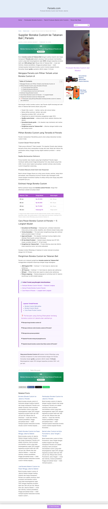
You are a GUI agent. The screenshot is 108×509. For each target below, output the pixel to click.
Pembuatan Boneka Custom (33, 20)
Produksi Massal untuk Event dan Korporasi (33, 91)
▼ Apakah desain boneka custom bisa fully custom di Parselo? (39, 344)
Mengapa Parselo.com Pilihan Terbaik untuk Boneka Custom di (37, 84)
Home (20, 20)
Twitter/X (39, 387)
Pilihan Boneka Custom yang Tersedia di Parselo (34, 85)
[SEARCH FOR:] (82, 25)
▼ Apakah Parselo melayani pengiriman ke (33, 338)
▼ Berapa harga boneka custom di (31, 322)
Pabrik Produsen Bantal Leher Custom (56, 20)
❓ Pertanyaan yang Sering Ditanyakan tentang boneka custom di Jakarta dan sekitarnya (41, 99)
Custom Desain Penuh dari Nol (30, 87)
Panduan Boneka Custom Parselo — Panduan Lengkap (38, 285)
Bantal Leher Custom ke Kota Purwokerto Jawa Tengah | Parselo (52, 434)
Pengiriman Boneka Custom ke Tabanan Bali (33, 96)
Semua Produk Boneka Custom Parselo (34, 288)
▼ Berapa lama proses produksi (30, 333)
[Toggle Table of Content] (60, 81)
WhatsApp (46, 387)
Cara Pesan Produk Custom (33, 310)
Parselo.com (54, 8)
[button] (54, 506)
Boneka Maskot (33, 42)
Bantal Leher (26, 31)
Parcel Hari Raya (76, 20)
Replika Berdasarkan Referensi (30, 89)
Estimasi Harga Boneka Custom (29, 93)
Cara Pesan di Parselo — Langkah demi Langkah (36, 290)
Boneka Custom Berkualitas (33, 306)
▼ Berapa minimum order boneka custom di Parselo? (36, 328)
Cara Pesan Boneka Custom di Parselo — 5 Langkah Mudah (37, 94)
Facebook (31, 387)
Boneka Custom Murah (31, 308)
